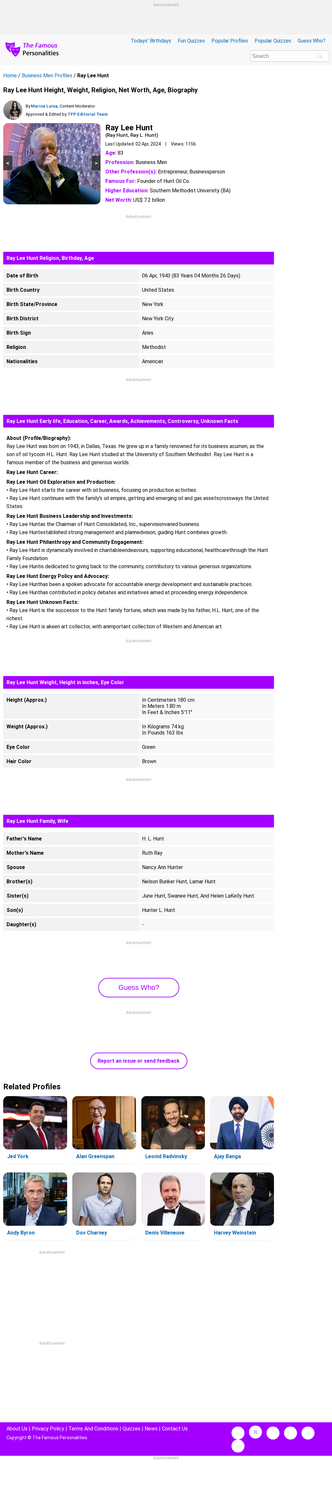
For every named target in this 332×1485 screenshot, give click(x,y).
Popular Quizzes (273, 41)
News (151, 1429)
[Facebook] (237, 1433)
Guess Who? (312, 41)
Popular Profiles (229, 41)
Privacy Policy (48, 1429)
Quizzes (131, 1429)
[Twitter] (255, 1432)
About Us (17, 1429)
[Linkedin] (290, 1433)
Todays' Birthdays (151, 41)
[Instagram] (273, 1433)
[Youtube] (237, 1446)
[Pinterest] (308, 1433)
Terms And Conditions (93, 1429)
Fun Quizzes (191, 41)
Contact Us (175, 1429)
